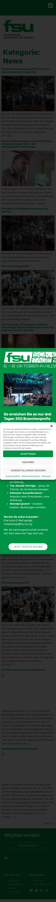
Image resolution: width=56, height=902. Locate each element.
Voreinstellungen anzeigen (28, 470)
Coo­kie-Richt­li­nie (12, 476)
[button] (51, 426)
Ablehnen (28, 462)
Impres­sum (46, 476)
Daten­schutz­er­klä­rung (31, 476)
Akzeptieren (28, 453)
